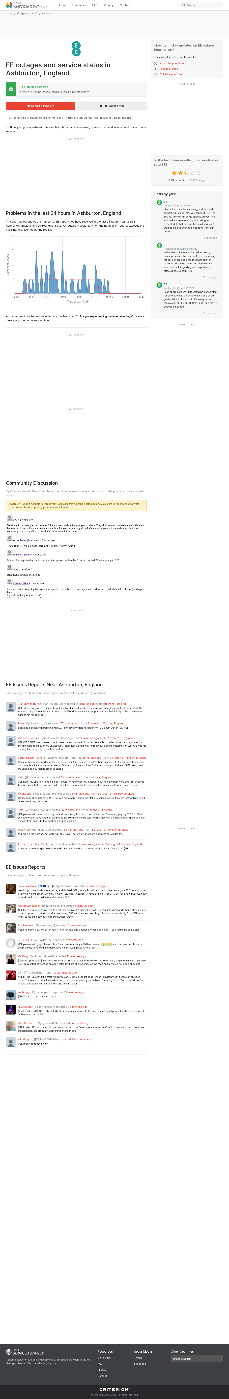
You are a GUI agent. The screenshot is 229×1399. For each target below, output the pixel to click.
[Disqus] (76, 556)
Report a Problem (42, 105)
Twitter (138, 1357)
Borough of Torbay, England (106, 723)
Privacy (108, 5)
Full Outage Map (114, 105)
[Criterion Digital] (114, 1389)
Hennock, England (100, 777)
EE (36, 13)
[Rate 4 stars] (193, 173)
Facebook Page (169, 68)
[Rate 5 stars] (199, 173)
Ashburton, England (120, 738)
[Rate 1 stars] (174, 173)
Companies (79, 5)
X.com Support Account (173, 63)
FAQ (95, 5)
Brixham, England (114, 703)
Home (61, 5)
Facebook (140, 1363)
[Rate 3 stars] (187, 173)
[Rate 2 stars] (181, 173)
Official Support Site (171, 74)
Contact (125, 5)
